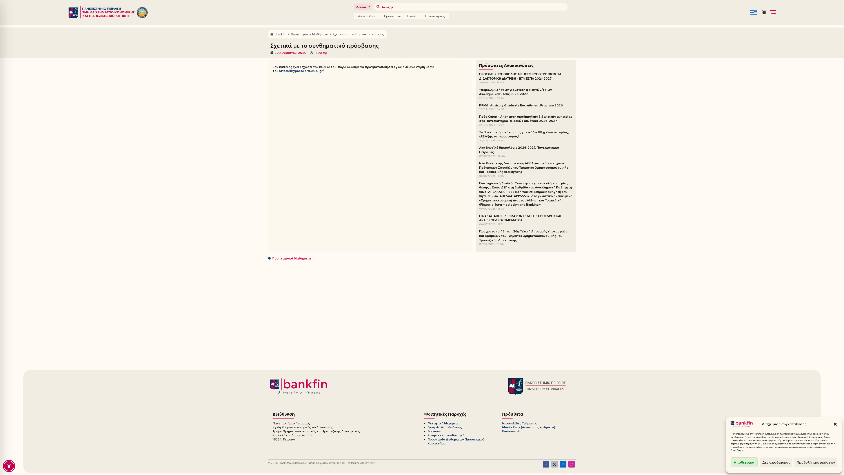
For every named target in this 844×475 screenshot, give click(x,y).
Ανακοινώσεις (368, 16)
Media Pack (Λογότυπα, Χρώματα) (528, 427)
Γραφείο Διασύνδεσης (444, 427)
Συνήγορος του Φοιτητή (445, 435)
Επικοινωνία (512, 431)
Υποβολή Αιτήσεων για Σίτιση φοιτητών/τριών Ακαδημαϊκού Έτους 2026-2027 (515, 92)
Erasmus (434, 431)
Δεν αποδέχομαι (776, 462)
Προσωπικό (392, 16)
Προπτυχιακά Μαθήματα (291, 258)
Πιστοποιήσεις (434, 16)
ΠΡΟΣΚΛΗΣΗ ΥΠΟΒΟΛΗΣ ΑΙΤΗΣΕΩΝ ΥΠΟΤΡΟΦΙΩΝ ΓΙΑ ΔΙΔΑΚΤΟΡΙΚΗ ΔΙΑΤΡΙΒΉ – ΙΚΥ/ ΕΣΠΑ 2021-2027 (520, 76)
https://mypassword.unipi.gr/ (301, 71)
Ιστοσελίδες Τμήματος (519, 423)
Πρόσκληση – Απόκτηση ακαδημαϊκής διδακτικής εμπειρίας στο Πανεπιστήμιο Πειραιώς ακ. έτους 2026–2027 (525, 119)
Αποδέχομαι (744, 462)
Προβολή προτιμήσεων (816, 462)
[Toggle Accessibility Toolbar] (9, 466)
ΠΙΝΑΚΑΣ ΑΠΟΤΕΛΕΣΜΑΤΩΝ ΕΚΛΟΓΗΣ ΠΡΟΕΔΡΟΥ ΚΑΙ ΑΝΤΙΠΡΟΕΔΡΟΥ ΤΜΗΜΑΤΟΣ (520, 218)
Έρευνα (412, 16)
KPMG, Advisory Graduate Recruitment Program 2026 (521, 105)
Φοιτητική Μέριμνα (442, 423)
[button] (835, 424)
